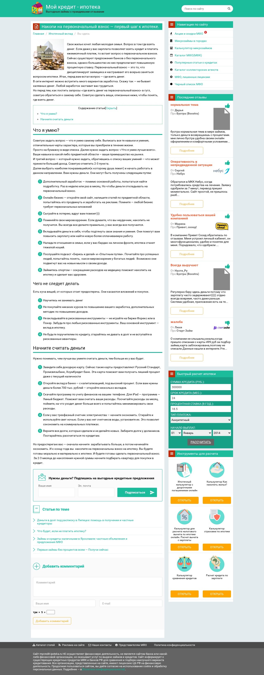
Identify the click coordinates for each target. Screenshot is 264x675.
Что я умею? (48, 113)
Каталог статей (45, 645)
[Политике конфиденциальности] (103, 669)
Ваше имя (45, 485)
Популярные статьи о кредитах (196, 62)
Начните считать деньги (56, 119)
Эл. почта (84, 485)
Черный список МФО (189, 84)
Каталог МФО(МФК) (188, 55)
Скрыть (111, 108)
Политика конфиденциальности (174, 645)
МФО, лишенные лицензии (192, 77)
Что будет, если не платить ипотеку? (61, 531)
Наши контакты (102, 645)
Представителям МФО (133, 645)
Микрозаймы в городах (191, 40)
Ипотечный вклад (61, 33)
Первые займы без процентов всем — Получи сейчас (72, 549)
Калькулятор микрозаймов (193, 48)
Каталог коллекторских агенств (196, 69)
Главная (38, 33)
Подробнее (186, 150)
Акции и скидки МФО (190, 33)
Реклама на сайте (73, 645)
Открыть (184, 500)
